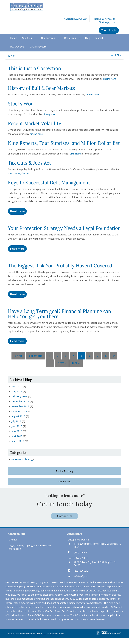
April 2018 (16, 436)
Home (13, 37)
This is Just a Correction (34, 68)
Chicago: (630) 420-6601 (76, 19)
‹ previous (35, 356)
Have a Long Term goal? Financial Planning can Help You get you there (59, 313)
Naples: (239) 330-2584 (104, 19)
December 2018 (20, 401)
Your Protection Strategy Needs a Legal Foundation (64, 228)
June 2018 (16, 426)
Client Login (109, 30)
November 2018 (20, 406)
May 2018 (16, 431)
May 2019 (16, 391)
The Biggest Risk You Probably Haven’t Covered (60, 266)
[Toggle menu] (36, 38)
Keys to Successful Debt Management (49, 183)
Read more (17, 211)
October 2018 (19, 411)
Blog (87, 37)
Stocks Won (21, 104)
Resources (70, 37)
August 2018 (18, 416)
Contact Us (64, 516)
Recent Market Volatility (34, 123)
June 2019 (16, 386)
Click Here (75, 153)
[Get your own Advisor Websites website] (108, 633)
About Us (27, 37)
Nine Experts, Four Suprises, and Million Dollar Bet (64, 143)
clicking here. (110, 78)
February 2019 (19, 396)
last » (76, 363)
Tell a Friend (64, 481)
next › (62, 363)
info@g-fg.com (108, 22)
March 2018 (17, 440)
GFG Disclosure (38, 46)
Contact (99, 37)
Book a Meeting (64, 471)
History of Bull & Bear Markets (41, 88)
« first (18, 356)
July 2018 (16, 421)
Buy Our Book (17, 46)
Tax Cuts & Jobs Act (29, 163)
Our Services (48, 37)
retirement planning (22, 459)
